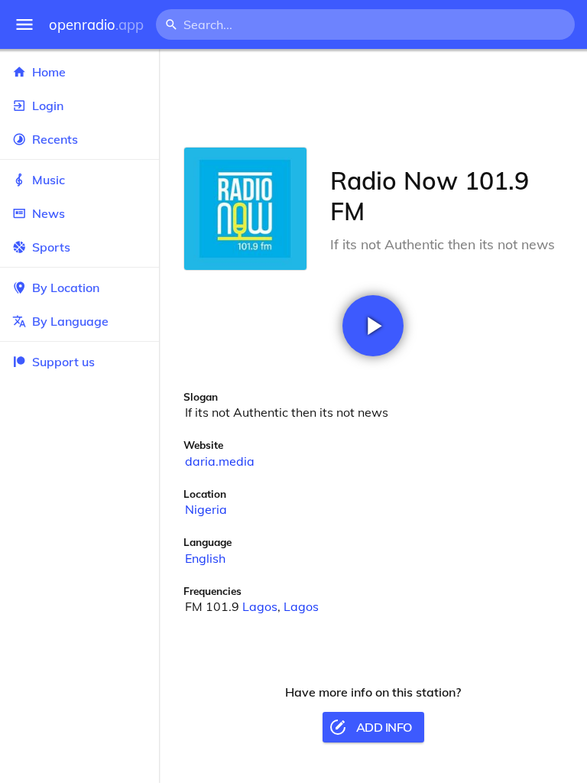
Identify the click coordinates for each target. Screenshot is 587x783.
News (48, 213)
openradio (96, 25)
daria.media (220, 461)
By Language (70, 321)
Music (48, 179)
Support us (63, 361)
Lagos (259, 606)
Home (49, 72)
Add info (384, 727)
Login (47, 105)
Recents (55, 139)
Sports (51, 247)
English (205, 558)
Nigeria (206, 509)
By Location (65, 287)
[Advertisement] (373, 97)
